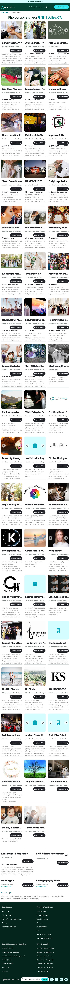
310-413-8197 (41, 886)
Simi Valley (5, 12)
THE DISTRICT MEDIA (13, 319)
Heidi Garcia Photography (39, 227)
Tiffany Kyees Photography (39, 827)
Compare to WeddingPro (45, 952)
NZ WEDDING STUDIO (36, 181)
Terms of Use (6, 915)
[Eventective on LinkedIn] (66, 979)
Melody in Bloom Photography (17, 827)
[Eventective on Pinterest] (52, 979)
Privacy (4, 923)
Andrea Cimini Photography (40, 735)
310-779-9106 (6, 886)
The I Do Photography (13, 689)
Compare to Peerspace (45, 963)
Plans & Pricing (7, 948)
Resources (5, 967)
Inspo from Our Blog (44, 934)
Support (5, 971)
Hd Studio (30, 689)
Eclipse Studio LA (11, 366)
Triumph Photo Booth (13, 643)
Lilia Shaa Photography (14, 89)
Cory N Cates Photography (39, 366)
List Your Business (35, 7)
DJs (38, 930)
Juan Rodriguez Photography (40, 42)
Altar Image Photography (14, 853)
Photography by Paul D (14, 412)
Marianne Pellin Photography (17, 781)
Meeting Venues (42, 919)
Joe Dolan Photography (37, 458)
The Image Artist (57, 643)
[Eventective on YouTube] (61, 979)
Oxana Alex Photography (38, 550)
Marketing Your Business (10, 952)
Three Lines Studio (11, 135)
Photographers (42, 927)
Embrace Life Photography (39, 596)
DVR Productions (11, 735)
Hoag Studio (55, 550)
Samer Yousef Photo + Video (16, 42)
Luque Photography (12, 504)
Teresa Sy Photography (14, 458)
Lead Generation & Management (13, 956)
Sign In (47, 7)
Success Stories (7, 963)
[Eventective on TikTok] (56, 979)
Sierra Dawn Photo (12, 181)
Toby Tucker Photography (38, 781)
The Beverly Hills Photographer (41, 643)
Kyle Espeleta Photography (39, 135)
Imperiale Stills (56, 135)
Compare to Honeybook (45, 960)
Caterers (40, 923)
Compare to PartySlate (45, 967)
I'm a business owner (34, 1)
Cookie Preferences (9, 927)
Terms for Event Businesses (12, 919)
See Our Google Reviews (45, 948)
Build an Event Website (45, 938)
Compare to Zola (43, 971)
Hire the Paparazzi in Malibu (39, 504)
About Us (5, 911)
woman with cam (57, 89)
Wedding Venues (42, 915)
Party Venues (41, 911)
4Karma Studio (33, 273)
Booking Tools (7, 960)
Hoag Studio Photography (15, 596)
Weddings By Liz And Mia (15, 273)
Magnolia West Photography (40, 89)
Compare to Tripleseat (45, 956)
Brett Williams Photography (50, 853)
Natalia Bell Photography (15, 227)
